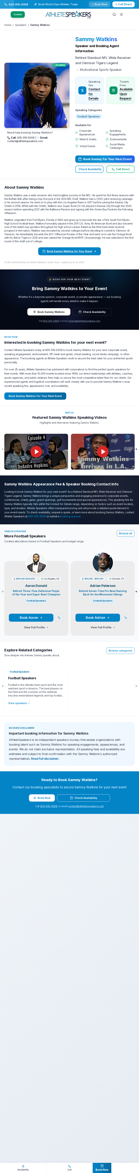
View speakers (17, 703)
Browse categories (120, 650)
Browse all (125, 533)
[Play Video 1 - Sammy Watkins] (36, 452)
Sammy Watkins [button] (96, 39)
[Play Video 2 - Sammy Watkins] (103, 452)
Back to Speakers (19, 5)
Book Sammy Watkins (51, 311)
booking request (70, 516)
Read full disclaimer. (45, 758)
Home (7, 24)
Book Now (126, 6)
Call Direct (123, 169)
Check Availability (103, 6)
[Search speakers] (114, 14)
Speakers (20, 24)
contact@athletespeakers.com (84, 321)
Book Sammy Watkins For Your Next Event (35, 396)
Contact (18, 14)
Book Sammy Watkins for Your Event (69, 251)
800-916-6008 (51, 321)
